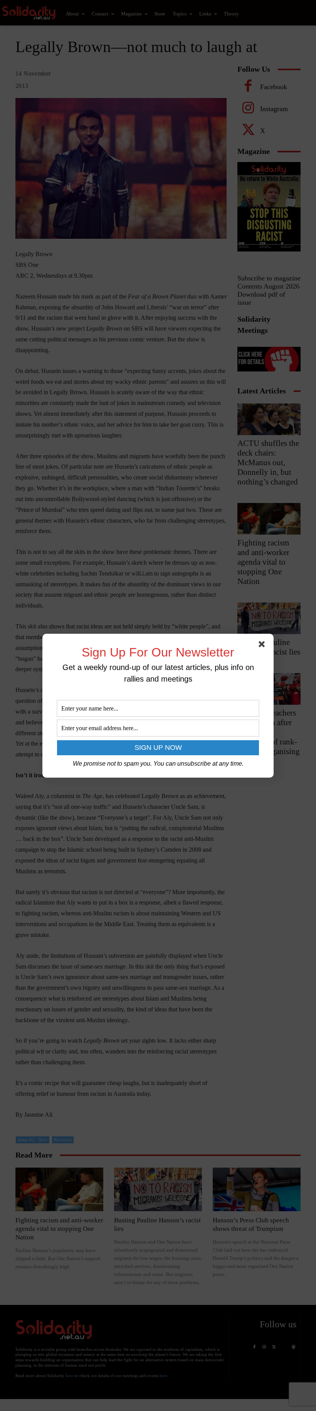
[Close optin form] (263, 645)
